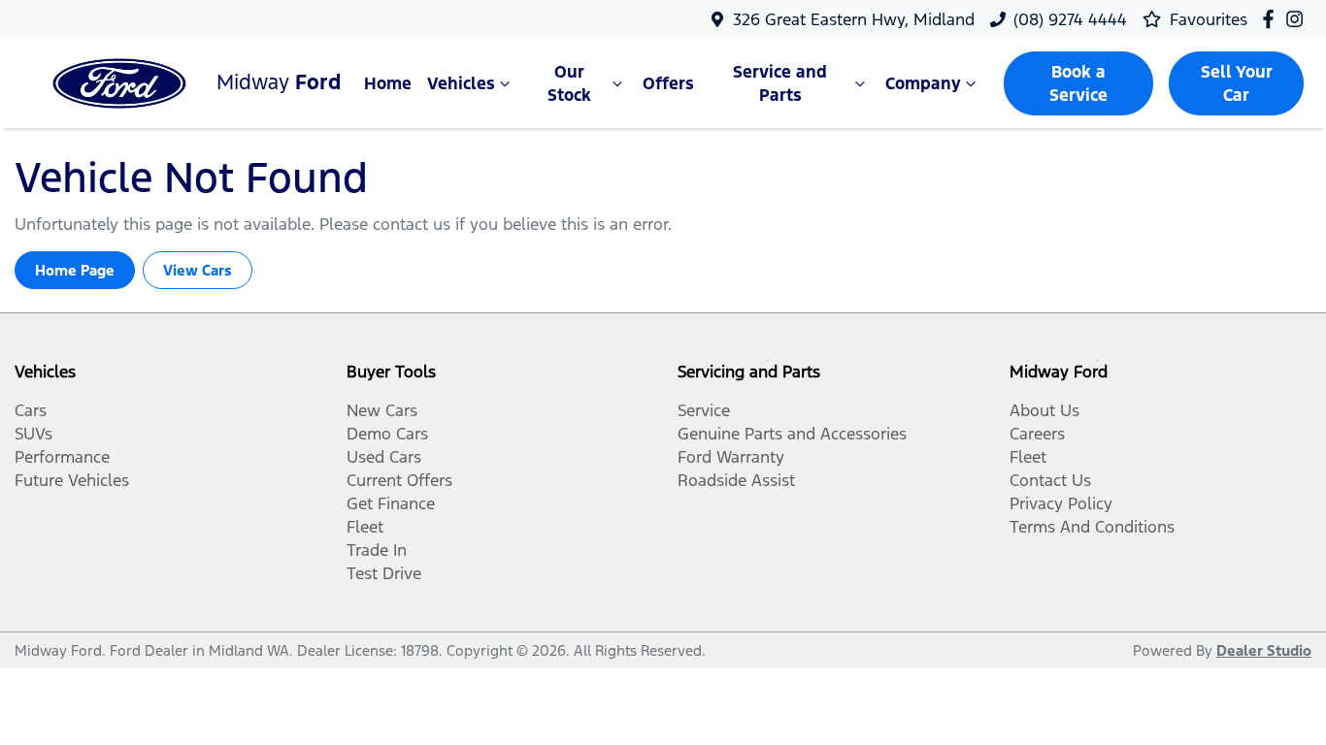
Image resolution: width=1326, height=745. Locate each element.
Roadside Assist (736, 480)
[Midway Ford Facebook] (1272, 19)
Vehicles (461, 83)
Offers (668, 83)
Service (704, 410)
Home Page (75, 270)
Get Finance (391, 503)
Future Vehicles (72, 480)
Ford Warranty (731, 457)
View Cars (197, 270)
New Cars (382, 410)
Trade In (377, 550)
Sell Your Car (1237, 83)
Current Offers (399, 480)
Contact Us (1050, 480)
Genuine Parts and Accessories (792, 433)
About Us (1044, 410)
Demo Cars (387, 433)
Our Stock (569, 83)
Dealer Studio (1263, 650)
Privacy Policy (1061, 503)
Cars (31, 410)
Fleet (365, 526)
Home (388, 83)
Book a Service (1078, 83)
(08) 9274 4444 (1070, 19)
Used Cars (384, 457)
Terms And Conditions (1092, 526)
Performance (62, 457)
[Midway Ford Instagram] (1298, 19)
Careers (1037, 433)
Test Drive (384, 573)
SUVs (33, 433)
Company (923, 83)
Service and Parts (780, 83)
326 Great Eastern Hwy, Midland (854, 19)
